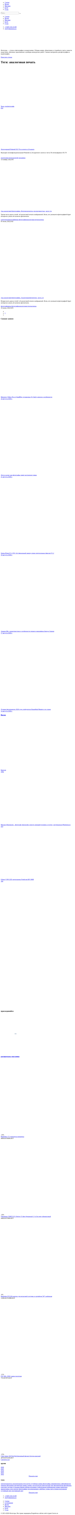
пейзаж (27, 1487)
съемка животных (61, 1487)
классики (4, 1487)
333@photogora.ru (10, 29)
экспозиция (63, 1489)
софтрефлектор (66, 1484)
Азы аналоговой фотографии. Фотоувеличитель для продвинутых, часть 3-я (26, 211)
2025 (2, 1469)
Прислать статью (6, 57)
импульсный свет (48, 1485)
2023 (2, 1472)
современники (56, 1484)
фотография (5, 306)
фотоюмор (10, 1485)
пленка (41, 219)
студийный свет (6, 1491)
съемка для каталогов (34, 1485)
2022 (2, 1474)
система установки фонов (16, 1487)
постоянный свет (17, 1491)
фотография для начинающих (29, 1489)
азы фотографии (21, 219)
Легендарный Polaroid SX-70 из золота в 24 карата (17, 149)
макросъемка (5, 1489)
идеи (11, 1489)
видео (28, 1484)
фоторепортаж (59, 1485)
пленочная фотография (8, 219)
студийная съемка (37, 1484)
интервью (33, 1487)
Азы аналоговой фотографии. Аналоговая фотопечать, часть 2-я (22, 298)
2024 (2, 1471)
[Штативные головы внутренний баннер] (37, 1007)
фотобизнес (68, 1485)
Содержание (9, 1503)
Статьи (7, 2)
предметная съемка (20, 1485)
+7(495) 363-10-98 (11, 27)
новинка (4, 1485)
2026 (2, 1467)
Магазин (7, 6)
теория (56, 1489)
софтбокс (42, 1489)
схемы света (50, 1489)
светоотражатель (6, 1484)
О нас (6, 9)
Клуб (6, 8)
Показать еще (33, 1476)
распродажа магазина (10, 1056)
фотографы (47, 1484)
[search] (20, 13)
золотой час (17, 158)
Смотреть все (5, 1459)
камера (23, 158)
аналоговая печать (7, 158)
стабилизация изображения (46, 1487)
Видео (7, 4)
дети (24, 1484)
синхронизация (17, 1484)
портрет (16, 1489)
